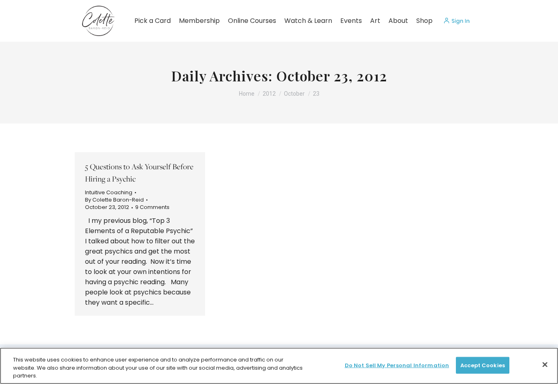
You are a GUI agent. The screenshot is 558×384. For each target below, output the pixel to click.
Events (351, 20)
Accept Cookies (482, 365)
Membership (199, 20)
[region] (279, 366)
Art (375, 20)
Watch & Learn (308, 20)
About (398, 20)
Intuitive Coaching (108, 192)
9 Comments (152, 207)
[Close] (545, 364)
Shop (424, 20)
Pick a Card (152, 20)
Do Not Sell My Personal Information (397, 365)
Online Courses (252, 20)
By (114, 200)
